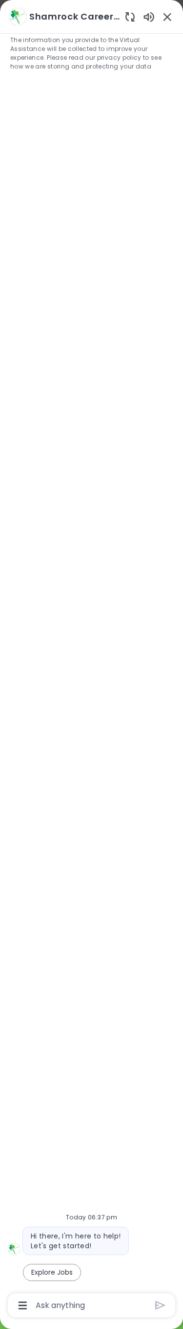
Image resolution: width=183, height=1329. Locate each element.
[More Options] (23, 1305)
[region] (91, 660)
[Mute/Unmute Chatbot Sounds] (149, 16)
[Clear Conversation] (130, 16)
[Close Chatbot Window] (167, 16)
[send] (160, 1305)
